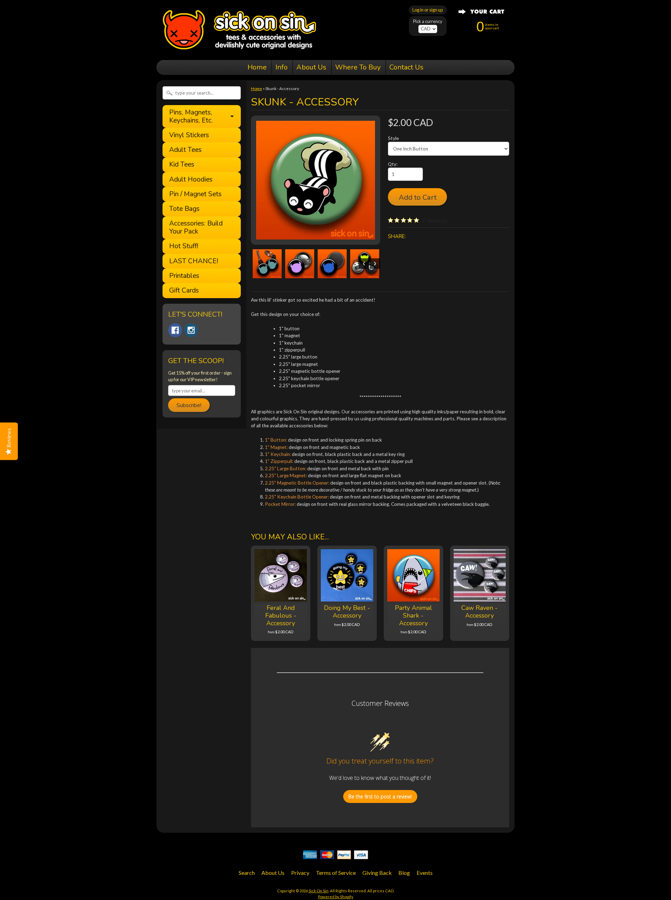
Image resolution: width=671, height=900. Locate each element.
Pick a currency (427, 21)
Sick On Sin (319, 890)
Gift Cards (184, 291)
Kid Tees (181, 165)
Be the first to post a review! (380, 796)
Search (247, 872)
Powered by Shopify (335, 896)
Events (425, 872)
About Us (311, 67)
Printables (184, 276)
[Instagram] (191, 330)
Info (281, 67)
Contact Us (406, 67)
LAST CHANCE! (193, 261)
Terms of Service (336, 872)
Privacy (300, 872)
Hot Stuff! (183, 246)
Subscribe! (188, 405)
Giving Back (377, 872)
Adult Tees (185, 150)
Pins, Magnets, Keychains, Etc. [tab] (191, 116)
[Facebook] (175, 330)
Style (393, 138)
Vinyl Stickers (189, 135)
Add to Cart (417, 197)
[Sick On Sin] (240, 50)
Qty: (392, 164)
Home (257, 67)
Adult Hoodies (190, 180)
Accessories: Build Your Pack (196, 228)
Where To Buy (358, 67)
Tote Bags (184, 209)
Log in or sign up (427, 10)
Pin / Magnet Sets (195, 194)
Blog (404, 872)
